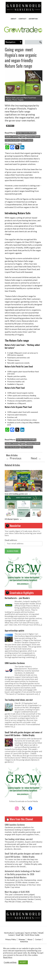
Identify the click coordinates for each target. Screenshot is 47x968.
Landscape (19, 933)
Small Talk (19, 935)
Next (36, 458)
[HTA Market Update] (23, 516)
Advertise (33, 19)
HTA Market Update (12, 519)
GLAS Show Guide (32, 935)
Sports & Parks (31, 933)
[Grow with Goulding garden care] (23, 491)
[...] (41, 625)
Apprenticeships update (14, 630)
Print (9, 126)
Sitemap (22, 939)
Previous (13, 458)
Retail (40, 933)
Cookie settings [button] (10, 962)
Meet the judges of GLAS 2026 (17, 891)
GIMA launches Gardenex (15, 663)
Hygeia (22, 136)
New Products (27, 140)
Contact (22, 19)
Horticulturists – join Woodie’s (17, 598)
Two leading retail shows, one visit (19, 699)
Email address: (11, 540)
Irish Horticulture (12, 140)
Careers (11, 935)
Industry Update (33, 136)
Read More (7, 957)
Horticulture (9, 933)
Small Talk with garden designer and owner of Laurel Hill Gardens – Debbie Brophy (23, 734)
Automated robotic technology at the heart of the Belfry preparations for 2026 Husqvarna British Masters (22, 874)
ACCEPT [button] (23, 962)
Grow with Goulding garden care (16, 493)
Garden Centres (11, 136)
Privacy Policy (10, 939)
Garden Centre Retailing (26, 133)
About (13, 19)
